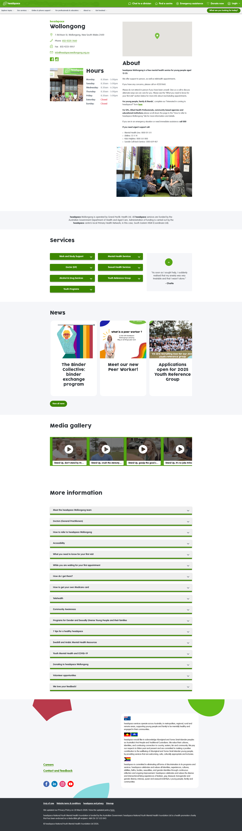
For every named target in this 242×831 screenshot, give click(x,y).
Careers (48, 764)
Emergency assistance (191, 3)
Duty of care (48, 804)
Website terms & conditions (69, 804)
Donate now (217, 3)
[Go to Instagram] (62, 784)
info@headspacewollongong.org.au (72, 53)
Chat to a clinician (141, 3)
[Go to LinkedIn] (54, 784)
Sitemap (110, 804)
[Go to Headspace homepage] (11, 3)
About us (87, 10)
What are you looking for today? (223, 11)
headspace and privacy (93, 804)
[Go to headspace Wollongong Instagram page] (57, 59)
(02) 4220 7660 (69, 41)
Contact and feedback (57, 770)
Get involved (101, 10)
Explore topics (7, 10)
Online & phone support (41, 10)
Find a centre (165, 3)
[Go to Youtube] (71, 784)
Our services (22, 10)
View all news (58, 404)
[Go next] (189, 358)
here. (112, 810)
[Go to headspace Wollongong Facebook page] (52, 59)
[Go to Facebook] (46, 784)
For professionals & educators (67, 10)
